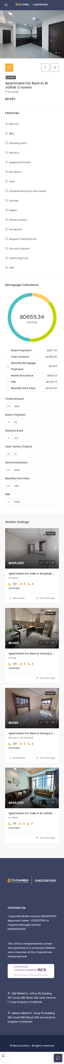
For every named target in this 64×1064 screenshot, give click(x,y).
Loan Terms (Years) (18, 446)
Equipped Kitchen (20, 162)
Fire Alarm (15, 172)
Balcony (14, 124)
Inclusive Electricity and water (27, 191)
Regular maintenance (23, 239)
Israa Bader (19, 757)
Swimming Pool (18, 258)
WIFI (11, 267)
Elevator (14, 152)
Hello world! (19, 598)
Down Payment (15, 415)
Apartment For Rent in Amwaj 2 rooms (35, 654)
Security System (19, 248)
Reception (15, 229)
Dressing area (17, 143)
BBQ (11, 133)
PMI (7, 494)
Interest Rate (14, 430)
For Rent (10, 77)
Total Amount (14, 399)
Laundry (14, 200)
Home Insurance (16, 462)
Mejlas (13, 210)
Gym (12, 181)
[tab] (9, 68)
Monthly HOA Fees (17, 478)
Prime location (18, 220)
